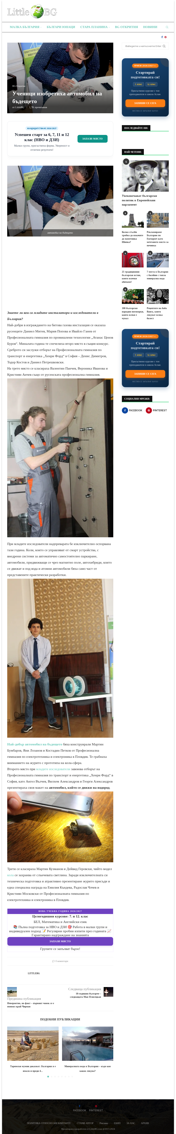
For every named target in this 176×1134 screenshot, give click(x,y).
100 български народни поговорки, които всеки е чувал (133, 313)
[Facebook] (162, 37)
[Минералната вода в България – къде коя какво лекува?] (87, 1044)
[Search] (167, 27)
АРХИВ (145, 1123)
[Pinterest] (165, 37)
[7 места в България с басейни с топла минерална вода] (158, 260)
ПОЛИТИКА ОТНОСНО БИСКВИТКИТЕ (49, 1123)
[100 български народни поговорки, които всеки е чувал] (133, 296)
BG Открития (126, 27)
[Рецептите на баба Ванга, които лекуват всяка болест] (158, 296)
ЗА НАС (130, 1123)
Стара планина (94, 27)
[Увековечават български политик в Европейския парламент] (145, 176)
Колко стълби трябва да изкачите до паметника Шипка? (132, 237)
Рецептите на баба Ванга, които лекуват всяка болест (157, 313)
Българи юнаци (61, 27)
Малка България (24, 27)
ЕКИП (117, 1123)
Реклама (104, 1123)
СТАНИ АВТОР (85, 1123)
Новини (150, 27)
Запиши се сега (145, 103)
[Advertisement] (60, 276)
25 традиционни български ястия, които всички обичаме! (131, 277)
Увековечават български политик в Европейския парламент (139, 200)
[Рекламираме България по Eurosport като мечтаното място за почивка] (158, 220)
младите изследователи (53, 769)
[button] (12, 1052)
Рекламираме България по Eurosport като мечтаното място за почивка (157, 239)
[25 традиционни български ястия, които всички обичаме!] (133, 260)
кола (10, 875)
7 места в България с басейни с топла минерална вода (157, 275)
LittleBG (19, 107)
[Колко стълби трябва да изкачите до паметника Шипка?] (133, 220)
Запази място (92, 138)
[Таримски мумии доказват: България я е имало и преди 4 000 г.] (33, 1044)
